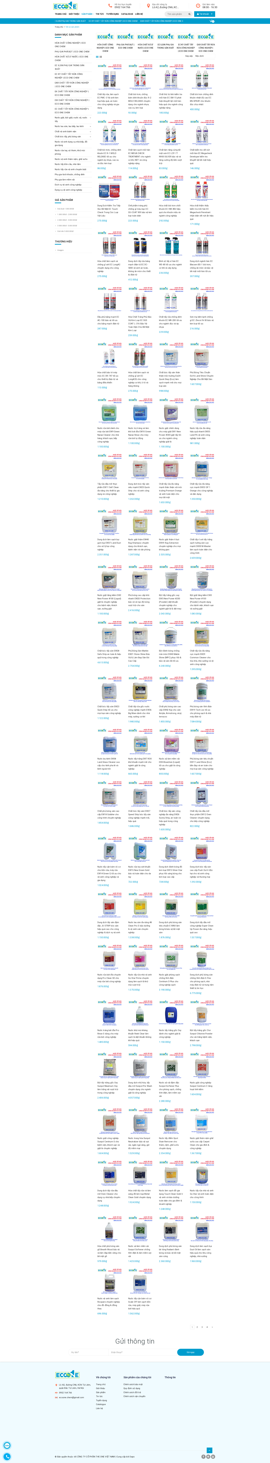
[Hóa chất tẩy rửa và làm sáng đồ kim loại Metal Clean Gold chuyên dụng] (140, 1173)
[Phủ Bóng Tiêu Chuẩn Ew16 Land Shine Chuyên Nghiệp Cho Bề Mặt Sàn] (202, 355)
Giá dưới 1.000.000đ (65, 209)
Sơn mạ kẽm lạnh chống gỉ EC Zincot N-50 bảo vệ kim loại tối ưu (202, 320)
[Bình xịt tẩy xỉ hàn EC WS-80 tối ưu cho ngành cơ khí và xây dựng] (171, 244)
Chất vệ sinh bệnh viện (65, 131)
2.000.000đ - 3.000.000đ (67, 220)
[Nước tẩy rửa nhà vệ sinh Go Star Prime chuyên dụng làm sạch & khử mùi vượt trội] (140, 957)
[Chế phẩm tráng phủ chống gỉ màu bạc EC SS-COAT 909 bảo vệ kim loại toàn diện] (140, 188)
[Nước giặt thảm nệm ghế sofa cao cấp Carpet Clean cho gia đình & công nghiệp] (202, 1121)
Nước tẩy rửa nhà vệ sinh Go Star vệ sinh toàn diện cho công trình (202, 1194)
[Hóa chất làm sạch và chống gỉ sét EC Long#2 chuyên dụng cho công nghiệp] (109, 244)
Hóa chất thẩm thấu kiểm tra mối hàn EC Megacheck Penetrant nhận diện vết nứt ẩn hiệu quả (202, 212)
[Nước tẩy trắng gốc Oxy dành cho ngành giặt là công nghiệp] (171, 1013)
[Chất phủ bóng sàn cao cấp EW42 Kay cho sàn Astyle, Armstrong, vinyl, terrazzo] (171, 689)
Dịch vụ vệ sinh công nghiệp (68, 184)
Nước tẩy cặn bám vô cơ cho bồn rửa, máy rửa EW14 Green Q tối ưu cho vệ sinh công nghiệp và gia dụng (109, 874)
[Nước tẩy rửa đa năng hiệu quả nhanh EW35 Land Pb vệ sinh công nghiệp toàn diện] (202, 411)
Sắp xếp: (189, 56)
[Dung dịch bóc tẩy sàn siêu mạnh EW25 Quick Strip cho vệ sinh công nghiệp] (140, 466)
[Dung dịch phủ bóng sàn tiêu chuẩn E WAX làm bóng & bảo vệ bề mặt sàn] (171, 905)
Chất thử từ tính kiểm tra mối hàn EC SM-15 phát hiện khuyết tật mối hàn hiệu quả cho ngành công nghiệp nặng (171, 101)
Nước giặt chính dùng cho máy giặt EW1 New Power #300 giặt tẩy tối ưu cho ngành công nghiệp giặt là (170, 435)
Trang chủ (60, 14)
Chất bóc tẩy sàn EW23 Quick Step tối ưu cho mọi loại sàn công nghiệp (109, 710)
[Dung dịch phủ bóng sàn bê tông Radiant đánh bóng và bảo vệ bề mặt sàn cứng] (171, 1229)
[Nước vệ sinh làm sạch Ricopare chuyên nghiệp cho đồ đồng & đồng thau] (109, 1281)
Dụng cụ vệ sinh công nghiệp (68, 190)
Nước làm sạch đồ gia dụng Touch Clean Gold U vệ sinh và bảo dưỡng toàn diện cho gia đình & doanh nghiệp (171, 1197)
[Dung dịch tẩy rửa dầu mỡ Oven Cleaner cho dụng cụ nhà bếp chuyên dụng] (109, 1173)
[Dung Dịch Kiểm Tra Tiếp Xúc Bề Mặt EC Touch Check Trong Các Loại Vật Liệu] (109, 188)
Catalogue (127, 14)
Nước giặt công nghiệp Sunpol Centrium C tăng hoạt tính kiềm (201, 1086)
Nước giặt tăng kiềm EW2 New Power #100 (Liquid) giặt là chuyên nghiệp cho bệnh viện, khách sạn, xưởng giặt (109, 602)
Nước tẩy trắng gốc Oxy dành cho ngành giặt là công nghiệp (170, 1033)
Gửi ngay (190, 1352)
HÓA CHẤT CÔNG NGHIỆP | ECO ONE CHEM (105, 48)
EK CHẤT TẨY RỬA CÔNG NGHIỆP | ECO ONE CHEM (128, 21)
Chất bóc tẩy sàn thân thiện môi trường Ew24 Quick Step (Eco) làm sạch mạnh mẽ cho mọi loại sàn (170, 379)
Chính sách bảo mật (133, 1384)
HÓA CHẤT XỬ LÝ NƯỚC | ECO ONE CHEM (145, 48)
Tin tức (100, 14)
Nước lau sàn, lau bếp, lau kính (69, 126)
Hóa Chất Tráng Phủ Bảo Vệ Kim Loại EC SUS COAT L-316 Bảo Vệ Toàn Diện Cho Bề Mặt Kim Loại (139, 324)
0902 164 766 (122, 7)
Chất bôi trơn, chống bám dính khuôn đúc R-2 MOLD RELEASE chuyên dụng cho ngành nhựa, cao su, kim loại (139, 101)
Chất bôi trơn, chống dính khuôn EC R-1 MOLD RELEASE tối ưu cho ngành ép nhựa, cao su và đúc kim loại (109, 157)
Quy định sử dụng (131, 1388)
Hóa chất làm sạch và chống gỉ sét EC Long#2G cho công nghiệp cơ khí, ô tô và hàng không (138, 379)
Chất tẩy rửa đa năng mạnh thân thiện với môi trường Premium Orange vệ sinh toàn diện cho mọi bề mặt (170, 491)
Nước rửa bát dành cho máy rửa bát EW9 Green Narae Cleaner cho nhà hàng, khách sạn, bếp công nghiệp (108, 435)
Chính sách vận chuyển (134, 1396)
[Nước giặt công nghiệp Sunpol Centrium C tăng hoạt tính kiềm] (202, 1065)
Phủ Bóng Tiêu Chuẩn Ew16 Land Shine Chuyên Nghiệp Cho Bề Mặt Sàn (201, 375)
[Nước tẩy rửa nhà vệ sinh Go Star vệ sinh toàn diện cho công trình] (202, 1173)
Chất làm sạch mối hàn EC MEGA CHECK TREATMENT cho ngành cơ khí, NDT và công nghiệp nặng (139, 157)
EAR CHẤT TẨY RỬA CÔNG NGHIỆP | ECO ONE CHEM (78, 21)
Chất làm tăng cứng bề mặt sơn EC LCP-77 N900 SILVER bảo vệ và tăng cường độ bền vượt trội (170, 157)
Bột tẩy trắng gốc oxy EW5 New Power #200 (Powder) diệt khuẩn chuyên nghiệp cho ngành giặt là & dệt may (170, 602)
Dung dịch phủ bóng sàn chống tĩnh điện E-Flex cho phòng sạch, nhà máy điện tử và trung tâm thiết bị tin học (202, 981)
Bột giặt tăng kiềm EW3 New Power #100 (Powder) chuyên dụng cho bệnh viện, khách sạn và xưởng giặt (202, 602)
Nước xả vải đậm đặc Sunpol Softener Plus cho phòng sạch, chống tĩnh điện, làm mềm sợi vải (170, 1089)
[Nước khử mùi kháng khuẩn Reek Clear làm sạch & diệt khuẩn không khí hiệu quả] (140, 1013)
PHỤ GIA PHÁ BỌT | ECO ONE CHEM (72, 51)
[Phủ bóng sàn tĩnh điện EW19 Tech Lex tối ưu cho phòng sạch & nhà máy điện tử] (202, 689)
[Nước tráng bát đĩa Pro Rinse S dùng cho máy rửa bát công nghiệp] (109, 1013)
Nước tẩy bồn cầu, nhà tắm (68, 164)
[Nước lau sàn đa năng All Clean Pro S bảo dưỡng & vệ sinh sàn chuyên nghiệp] (140, 905)
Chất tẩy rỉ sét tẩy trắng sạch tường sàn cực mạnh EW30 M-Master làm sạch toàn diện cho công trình (201, 546)
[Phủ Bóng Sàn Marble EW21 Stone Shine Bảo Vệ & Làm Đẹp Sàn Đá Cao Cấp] (140, 633)
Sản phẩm (87, 14)
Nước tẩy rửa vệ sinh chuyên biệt (70, 169)
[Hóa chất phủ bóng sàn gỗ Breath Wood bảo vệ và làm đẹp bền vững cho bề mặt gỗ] (109, 1229)
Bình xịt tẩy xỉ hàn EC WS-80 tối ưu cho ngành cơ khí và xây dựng (170, 264)
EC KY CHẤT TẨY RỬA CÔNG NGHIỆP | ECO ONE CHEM (186, 48)
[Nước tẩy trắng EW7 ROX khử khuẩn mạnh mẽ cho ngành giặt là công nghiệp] (140, 741)
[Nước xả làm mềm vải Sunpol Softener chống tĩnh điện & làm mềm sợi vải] (140, 1229)
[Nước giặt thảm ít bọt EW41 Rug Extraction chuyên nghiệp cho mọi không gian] (171, 522)
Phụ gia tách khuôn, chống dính (70, 174)
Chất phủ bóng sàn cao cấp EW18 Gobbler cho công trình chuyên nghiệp (109, 814)
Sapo (132, 1456)
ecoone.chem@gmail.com (71, 1397)
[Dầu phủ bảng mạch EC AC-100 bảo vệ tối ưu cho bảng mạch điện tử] (109, 300)
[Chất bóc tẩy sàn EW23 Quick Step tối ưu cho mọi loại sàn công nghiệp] (109, 689)
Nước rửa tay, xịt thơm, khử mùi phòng (70, 152)
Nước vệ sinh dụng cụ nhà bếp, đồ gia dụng (71, 143)
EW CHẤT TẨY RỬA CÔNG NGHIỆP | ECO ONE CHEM (177, 21)
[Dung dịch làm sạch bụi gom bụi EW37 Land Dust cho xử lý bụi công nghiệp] (109, 522)
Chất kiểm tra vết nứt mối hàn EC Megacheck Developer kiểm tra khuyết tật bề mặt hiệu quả (201, 157)
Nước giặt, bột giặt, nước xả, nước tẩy (71, 119)
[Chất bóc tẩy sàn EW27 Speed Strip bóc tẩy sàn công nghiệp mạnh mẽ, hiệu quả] (140, 794)
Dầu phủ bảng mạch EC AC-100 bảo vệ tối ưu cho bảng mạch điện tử (108, 320)
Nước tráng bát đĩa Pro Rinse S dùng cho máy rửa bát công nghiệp (108, 1033)
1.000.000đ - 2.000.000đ (67, 214)
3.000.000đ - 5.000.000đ (67, 226)
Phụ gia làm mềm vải (65, 179)
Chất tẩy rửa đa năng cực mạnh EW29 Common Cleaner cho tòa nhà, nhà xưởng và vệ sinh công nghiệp (202, 658)
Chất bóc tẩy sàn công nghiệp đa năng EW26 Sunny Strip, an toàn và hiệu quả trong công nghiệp (170, 818)
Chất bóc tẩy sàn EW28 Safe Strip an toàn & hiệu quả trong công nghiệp (109, 654)
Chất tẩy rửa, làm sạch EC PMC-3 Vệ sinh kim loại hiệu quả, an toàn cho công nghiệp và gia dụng (108, 101)
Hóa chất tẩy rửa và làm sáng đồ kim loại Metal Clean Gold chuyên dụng (139, 1194)
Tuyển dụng (112, 14)
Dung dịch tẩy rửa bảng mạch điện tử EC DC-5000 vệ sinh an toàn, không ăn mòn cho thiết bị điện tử (139, 268)
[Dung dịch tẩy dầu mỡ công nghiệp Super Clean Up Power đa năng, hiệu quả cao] (202, 905)
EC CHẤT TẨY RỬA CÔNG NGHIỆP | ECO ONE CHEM (72, 111)
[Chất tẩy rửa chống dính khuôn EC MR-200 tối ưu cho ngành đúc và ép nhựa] (171, 300)
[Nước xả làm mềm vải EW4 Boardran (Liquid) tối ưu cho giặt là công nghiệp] (171, 741)
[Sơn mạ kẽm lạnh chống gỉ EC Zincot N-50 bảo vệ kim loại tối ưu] (202, 300)
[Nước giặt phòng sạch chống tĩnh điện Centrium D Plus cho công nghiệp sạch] (171, 957)
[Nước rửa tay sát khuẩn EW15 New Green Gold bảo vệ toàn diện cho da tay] (140, 849)
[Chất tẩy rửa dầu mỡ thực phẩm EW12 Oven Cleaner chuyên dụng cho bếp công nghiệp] (202, 794)
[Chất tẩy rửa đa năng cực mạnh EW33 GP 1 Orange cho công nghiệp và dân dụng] (202, 466)
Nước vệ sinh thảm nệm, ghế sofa (71, 159)
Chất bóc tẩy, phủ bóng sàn (68, 136)
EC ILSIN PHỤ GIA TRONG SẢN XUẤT (69, 67)
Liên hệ (139, 14)
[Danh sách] (101, 56)
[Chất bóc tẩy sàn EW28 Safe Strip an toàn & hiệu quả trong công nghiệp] (109, 633)
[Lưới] (97, 56)
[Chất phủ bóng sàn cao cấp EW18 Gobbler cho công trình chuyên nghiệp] (109, 794)
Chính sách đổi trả (132, 1392)
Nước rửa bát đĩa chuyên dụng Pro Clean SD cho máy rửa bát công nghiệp (109, 978)
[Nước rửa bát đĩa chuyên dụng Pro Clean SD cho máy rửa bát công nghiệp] (109, 957)
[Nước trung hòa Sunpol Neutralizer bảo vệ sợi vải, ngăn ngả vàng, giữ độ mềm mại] (140, 1121)
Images (60, 250)
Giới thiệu (74, 14)
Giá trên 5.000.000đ (65, 231)
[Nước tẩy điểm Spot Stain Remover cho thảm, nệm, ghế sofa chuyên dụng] (171, 1121)
